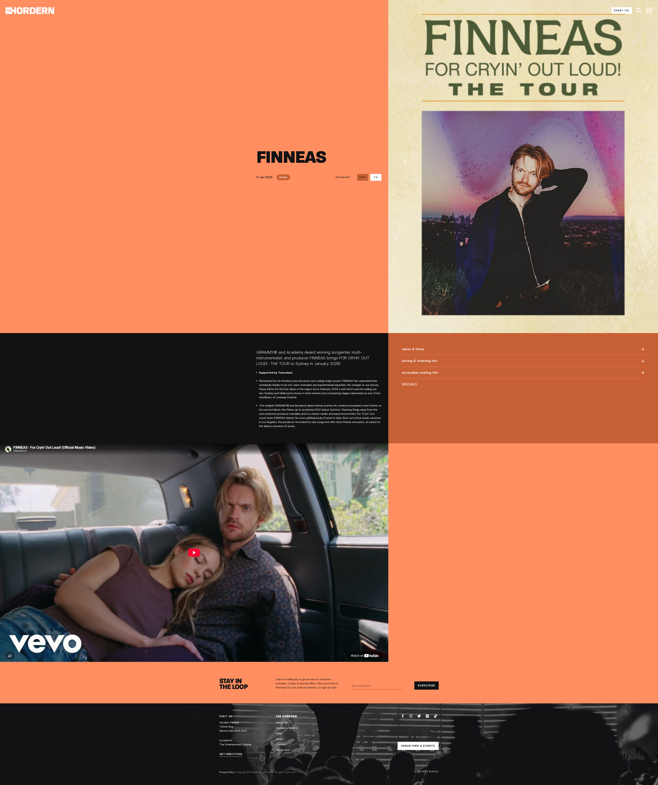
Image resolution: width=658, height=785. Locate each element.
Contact (281, 744)
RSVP (362, 177)
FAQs (279, 733)
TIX (376, 177)
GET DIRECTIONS (230, 754)
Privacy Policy (227, 772)
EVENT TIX (621, 10)
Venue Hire (282, 750)
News (279, 739)
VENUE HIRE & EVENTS (418, 746)
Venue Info (282, 722)
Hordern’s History (286, 728)
